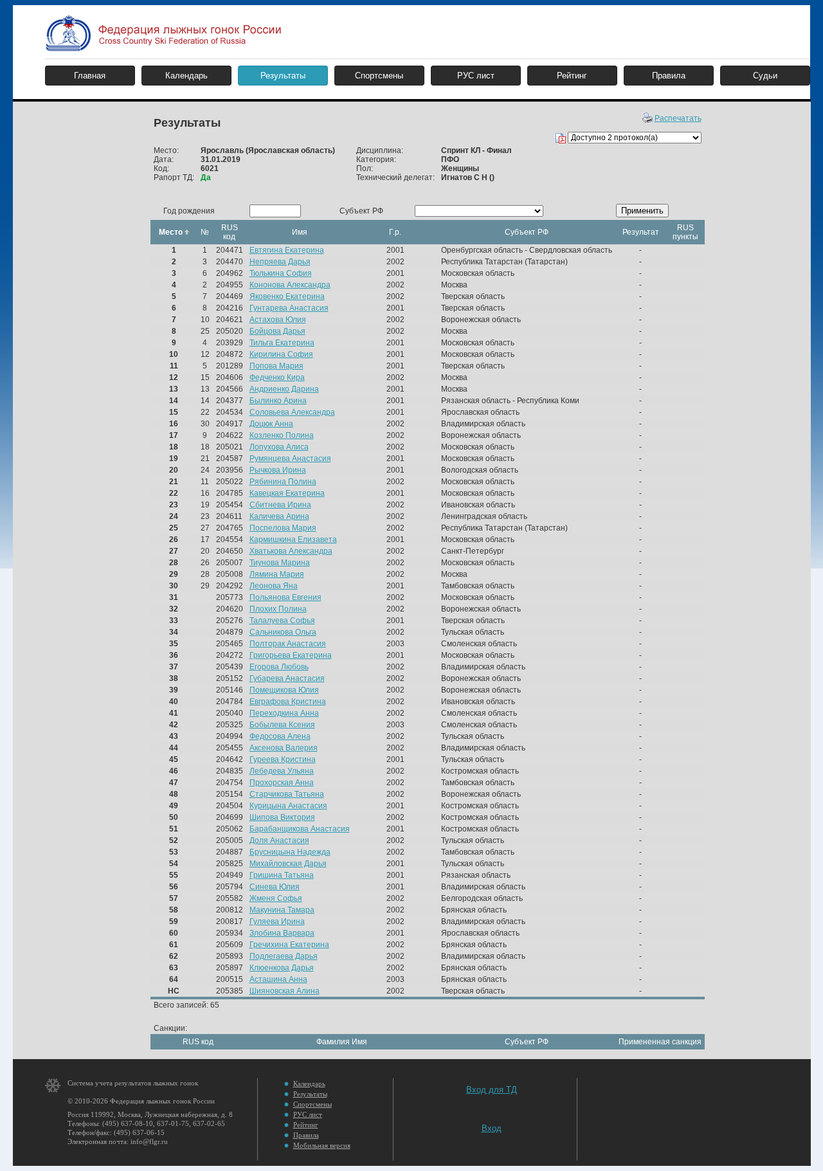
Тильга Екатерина (281, 342)
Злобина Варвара (281, 933)
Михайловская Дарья (288, 863)
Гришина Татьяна (281, 875)
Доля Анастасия (279, 840)
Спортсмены (379, 75)
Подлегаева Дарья (283, 956)
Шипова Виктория (282, 817)
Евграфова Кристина (287, 701)
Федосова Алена (280, 736)
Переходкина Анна (284, 713)
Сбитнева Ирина (280, 504)
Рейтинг (572, 75)
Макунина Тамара (281, 909)
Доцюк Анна (271, 423)
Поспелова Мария (282, 527)
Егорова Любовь (279, 666)
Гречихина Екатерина (289, 944)
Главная (89, 75)
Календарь (186, 75)
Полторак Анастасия (287, 643)
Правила (668, 75)
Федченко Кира (277, 377)
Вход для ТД (491, 1089)
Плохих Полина (278, 608)
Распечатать (678, 118)
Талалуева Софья (282, 620)
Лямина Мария (276, 574)
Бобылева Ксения (282, 724)
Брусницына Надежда (289, 852)
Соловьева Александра (292, 412)
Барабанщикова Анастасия (299, 828)
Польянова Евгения (285, 597)
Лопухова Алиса (279, 446)
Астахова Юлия (277, 319)
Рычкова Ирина (277, 470)
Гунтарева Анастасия (289, 308)
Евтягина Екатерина (286, 250)
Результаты (282, 75)
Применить (642, 210)
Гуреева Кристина (282, 759)
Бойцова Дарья (277, 331)
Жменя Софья (275, 898)
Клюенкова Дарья (281, 967)
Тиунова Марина (279, 562)
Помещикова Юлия (284, 689)
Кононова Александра (289, 284)
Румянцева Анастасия (290, 458)
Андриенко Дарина (284, 389)
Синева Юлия (274, 886)
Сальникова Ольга (282, 632)
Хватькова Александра (290, 551)
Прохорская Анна (281, 782)
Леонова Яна (273, 585)
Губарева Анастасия (287, 678)
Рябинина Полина (282, 481)
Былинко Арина (278, 400)
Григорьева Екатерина (290, 655)
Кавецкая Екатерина (287, 493)
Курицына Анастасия (288, 805)
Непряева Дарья (280, 261)
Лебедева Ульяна (281, 771)
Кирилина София (281, 354)
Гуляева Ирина (277, 921)
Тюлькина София (280, 273)
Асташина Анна (278, 979)
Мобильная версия (321, 1145)
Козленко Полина (281, 435)
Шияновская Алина (284, 990)
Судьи (765, 75)
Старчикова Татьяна (286, 794)
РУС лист (475, 75)
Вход (492, 1128)
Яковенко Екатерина (287, 296)
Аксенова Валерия (283, 747)
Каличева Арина (279, 516)
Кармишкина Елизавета (293, 539)
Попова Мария (276, 365)
